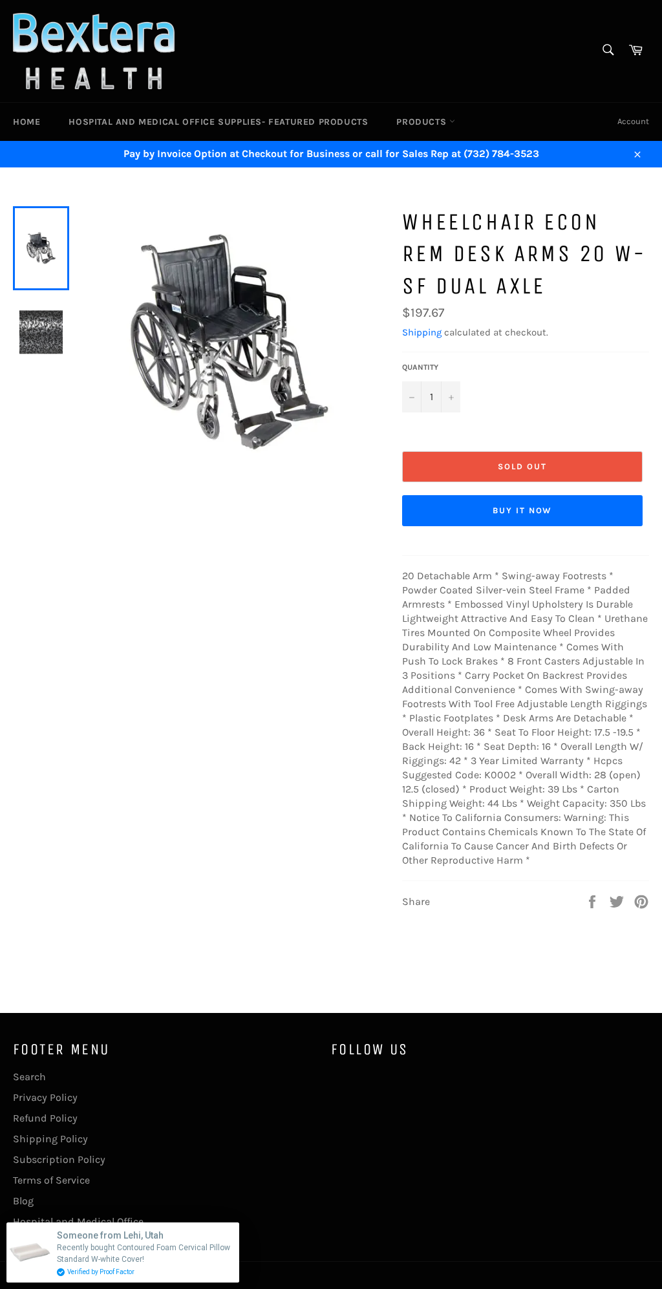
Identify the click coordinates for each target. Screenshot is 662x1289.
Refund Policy (45, 1118)
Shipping (422, 332)
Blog (23, 1201)
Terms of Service (51, 1180)
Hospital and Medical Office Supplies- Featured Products (218, 121)
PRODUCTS (422, 121)
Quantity (420, 367)
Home (26, 121)
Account (633, 121)
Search (29, 1077)
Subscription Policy (59, 1159)
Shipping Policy (50, 1139)
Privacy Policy (45, 1097)
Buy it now (523, 510)
